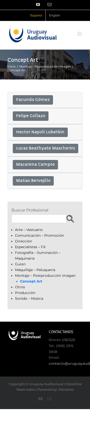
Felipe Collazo (30, 116)
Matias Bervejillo (33, 181)
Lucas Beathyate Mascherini (45, 148)
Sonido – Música (29, 298)
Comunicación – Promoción (39, 235)
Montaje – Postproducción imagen (45, 276)
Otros (20, 287)
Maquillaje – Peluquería (35, 270)
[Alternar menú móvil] (79, 33)
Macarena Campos (35, 165)
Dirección (23, 241)
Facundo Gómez (33, 100)
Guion (20, 264)
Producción (25, 293)
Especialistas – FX (30, 247)
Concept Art (31, 281)
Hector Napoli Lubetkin (40, 132)
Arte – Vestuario (29, 230)
